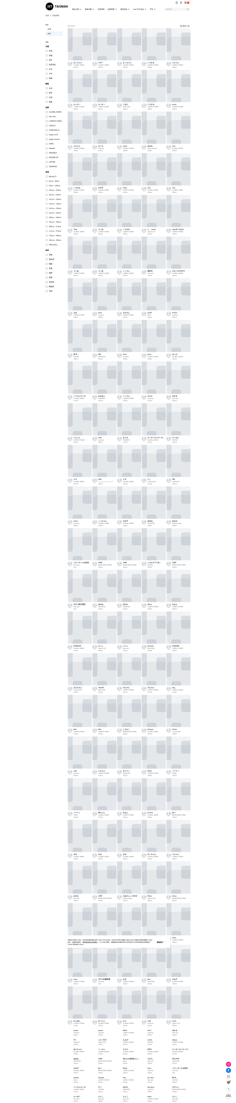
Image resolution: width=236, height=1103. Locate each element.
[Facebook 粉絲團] (228, 1070)
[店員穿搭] (228, 1095)
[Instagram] (228, 1064)
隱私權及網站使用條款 (90, 942)
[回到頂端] (228, 1088)
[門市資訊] (228, 1076)
